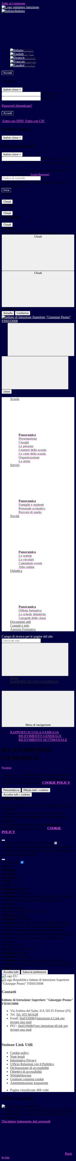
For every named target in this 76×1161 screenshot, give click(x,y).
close (6, 391)
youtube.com (11, 862)
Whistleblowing (20, 1075)
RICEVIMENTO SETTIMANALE (43, 740)
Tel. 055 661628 (27, 1014)
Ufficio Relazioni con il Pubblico (32, 1064)
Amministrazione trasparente (29, 1083)
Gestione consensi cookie (27, 1079)
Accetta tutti (16, 794)
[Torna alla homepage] (38, 319)
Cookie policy (19, 1053)
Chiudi (7, 201)
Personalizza (11, 790)
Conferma (22, 313)
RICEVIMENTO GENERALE (40, 736)
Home (14, 678)
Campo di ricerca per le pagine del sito (27, 636)
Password (48, 98)
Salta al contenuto (13, 3)
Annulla (7, 313)
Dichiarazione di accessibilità (29, 1068)
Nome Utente (51, 94)
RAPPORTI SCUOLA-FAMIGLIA (34, 681)
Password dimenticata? (17, 105)
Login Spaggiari (40, 174)
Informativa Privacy (23, 1060)
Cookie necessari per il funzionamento (27, 843)
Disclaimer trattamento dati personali (26, 1121)
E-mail (46, 158)
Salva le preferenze (34, 972)
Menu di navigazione (38, 724)
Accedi (7, 72)
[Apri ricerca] (41, 339)
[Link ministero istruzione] (20, 7)
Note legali (17, 1056)
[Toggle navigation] (35, 372)
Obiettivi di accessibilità (26, 1071)
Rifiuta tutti (36, 790)
